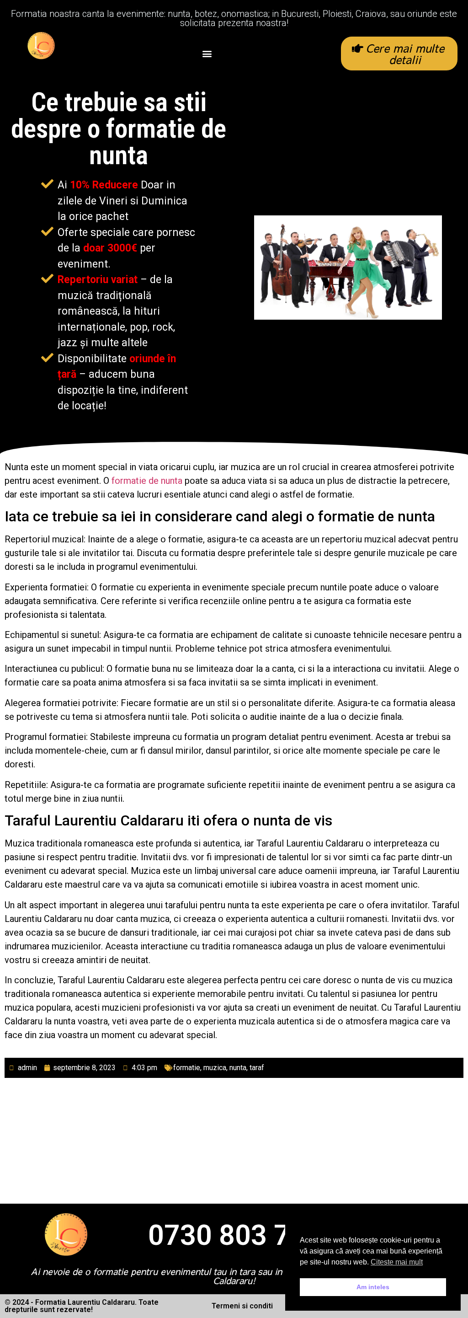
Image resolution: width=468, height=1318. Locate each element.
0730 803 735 (235, 1235)
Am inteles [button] (372, 1287)
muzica (214, 1067)
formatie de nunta (147, 480)
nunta (237, 1067)
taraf (257, 1067)
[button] (207, 53)
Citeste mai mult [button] (397, 1262)
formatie (186, 1067)
